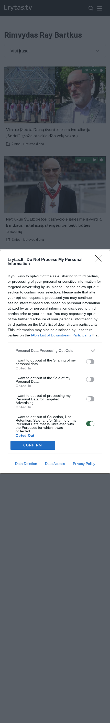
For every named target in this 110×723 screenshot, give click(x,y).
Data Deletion (26, 464)
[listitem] (55, 350)
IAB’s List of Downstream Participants (61, 335)
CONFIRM (32, 445)
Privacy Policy (84, 464)
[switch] (90, 361)
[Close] (100, 260)
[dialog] (55, 361)
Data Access (55, 464)
